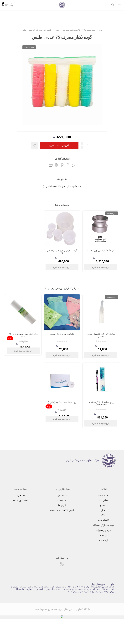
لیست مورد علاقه (20, 500)
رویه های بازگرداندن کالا (103, 525)
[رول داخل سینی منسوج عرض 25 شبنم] (23, 312)
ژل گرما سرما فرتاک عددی (62, 334)
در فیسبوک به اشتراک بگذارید (67, 165)
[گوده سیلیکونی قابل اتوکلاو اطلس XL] (62, 229)
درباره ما (103, 535)
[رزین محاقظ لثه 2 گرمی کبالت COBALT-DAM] (101, 380)
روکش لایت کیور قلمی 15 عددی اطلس (101, 335)
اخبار (103, 510)
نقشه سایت (103, 495)
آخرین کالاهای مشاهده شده (62, 510)
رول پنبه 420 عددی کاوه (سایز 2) (62, 402)
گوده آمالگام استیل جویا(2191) (101, 250)
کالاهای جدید (103, 520)
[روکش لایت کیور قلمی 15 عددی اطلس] (101, 312)
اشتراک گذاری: (62, 158)
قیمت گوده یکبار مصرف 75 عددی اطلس (63, 186)
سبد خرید (21, 495)
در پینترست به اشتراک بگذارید (62, 165)
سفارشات (61, 500)
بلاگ (103, 515)
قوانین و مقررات (103, 530)
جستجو (103, 505)
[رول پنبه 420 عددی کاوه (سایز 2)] (62, 380)
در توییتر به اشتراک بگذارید (73, 165)
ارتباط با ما (103, 540)
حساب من (62, 495)
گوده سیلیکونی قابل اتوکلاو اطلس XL (62, 251)
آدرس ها (62, 505)
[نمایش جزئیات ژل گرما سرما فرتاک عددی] (62, 312)
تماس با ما (103, 500)
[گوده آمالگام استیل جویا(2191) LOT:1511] (101, 229)
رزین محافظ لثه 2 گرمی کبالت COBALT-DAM (101, 403)
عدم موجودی (29, 47)
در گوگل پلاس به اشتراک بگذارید (56, 165)
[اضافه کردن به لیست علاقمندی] (34, 145)
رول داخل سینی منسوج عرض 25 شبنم (23, 335)
